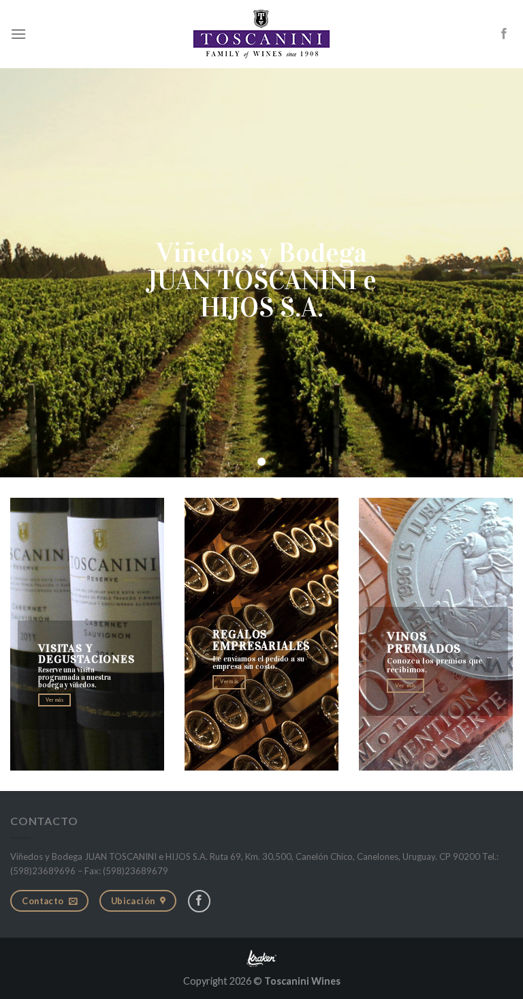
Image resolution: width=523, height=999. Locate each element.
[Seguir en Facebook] (503, 34)
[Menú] (18, 33)
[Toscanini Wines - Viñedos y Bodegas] (261, 34)
